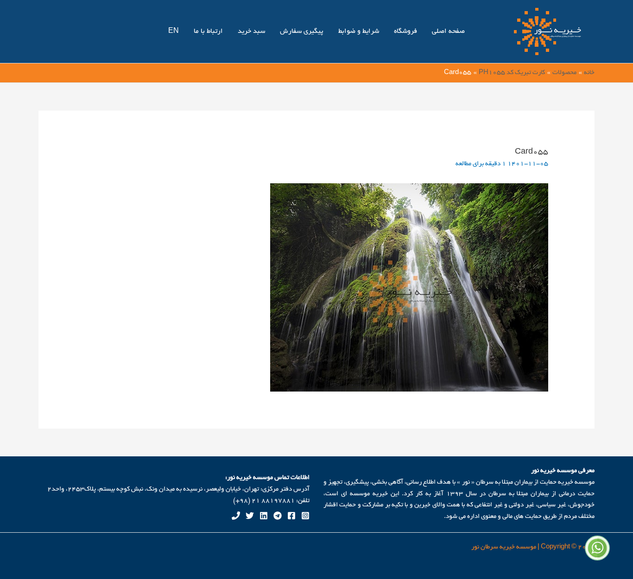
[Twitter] (250, 515)
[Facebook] (291, 515)
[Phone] (236, 515)
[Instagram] (305, 515)
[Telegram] (277, 515)
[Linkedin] (264, 515)
